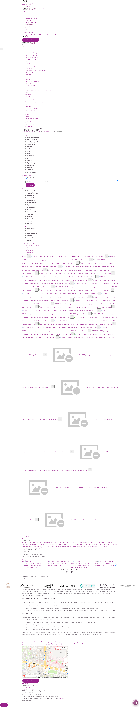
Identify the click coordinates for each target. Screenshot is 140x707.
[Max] (26, 1)
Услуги (27, 28)
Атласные (53, 548)
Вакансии (61, 641)
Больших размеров (35, 548)
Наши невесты (32, 641)
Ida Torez (29, 167)
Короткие (30, 205)
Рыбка (44, 645)
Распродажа (29, 24)
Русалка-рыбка (38, 544)
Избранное (25, 11)
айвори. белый (31, 233)
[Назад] (1, 49)
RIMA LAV (30, 156)
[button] (116, 564)
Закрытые (73, 544)
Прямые (29, 216)
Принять (4, 705)
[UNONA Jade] (59, 586)
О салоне (25, 641)
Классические (80, 544)
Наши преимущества (43, 641)
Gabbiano (30, 165)
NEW (28, 209)
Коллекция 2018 (32, 212)
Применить (30, 185)
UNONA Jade (31, 172)
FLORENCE (30, 144)
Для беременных (51, 645)
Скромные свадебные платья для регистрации (66, 546)
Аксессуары (29, 26)
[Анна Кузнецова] (119, 586)
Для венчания (31, 200)
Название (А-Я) (30, 250)
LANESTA (29, 170)
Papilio (29, 146)
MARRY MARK (31, 139)
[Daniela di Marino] (99, 586)
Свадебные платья (31, 18)
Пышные (30, 195)
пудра (29, 235)
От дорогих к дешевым (32, 249)
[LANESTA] (79, 586)
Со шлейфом (31, 207)
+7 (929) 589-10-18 (27, 3)
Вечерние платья (30, 20)
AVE (28, 158)
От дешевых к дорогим (32, 247)
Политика (61, 698)
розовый (29, 238)
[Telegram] (23, 1)
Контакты (25, 13)
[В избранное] (29, 256)
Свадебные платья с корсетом (43, 546)
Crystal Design (31, 163)
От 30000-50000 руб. (47, 542)
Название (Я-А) (30, 252)
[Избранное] (23, 47)
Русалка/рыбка (32, 193)
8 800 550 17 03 (26, 5)
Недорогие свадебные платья (31, 542)
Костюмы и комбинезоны (32, 30)
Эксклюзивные (31, 202)
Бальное (29, 214)
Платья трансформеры (98, 544)
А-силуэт (30, 198)
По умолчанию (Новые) (32, 245)
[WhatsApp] (24, 1)
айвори (29, 231)
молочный (30, 228)
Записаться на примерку (31, 39)
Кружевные (31, 191)
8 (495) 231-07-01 (27, 7)
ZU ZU (28, 151)
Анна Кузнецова (32, 142)
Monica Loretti (31, 149)
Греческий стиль (37, 645)
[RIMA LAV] (19, 586)
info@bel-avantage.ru (28, 689)
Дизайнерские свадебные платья (53, 544)
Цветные (29, 223)
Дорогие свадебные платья (62, 542)
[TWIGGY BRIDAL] (39, 586)
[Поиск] (23, 45)
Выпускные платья (31, 22)
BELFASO (29, 160)
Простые (107, 544)
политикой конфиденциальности (79, 702)
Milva (28, 153)
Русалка (29, 221)
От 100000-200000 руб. (77, 542)
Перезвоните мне (29, 16)
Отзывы (56, 641)
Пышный (29, 219)
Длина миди (66, 544)
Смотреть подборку (28, 560)
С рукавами (30, 546)
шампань (29, 240)
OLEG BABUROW (32, 137)
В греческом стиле (101, 542)
